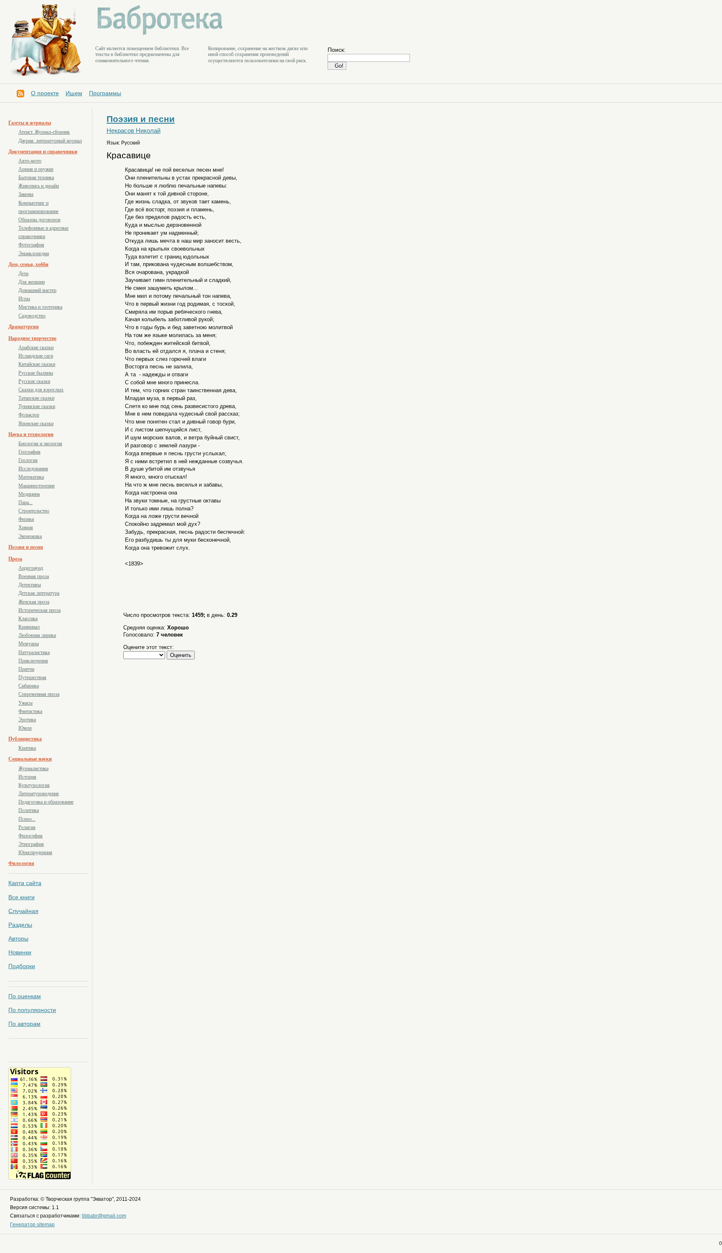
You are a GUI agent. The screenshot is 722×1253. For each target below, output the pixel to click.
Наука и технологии (30, 434)
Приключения (33, 660)
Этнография (31, 844)
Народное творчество (32, 338)
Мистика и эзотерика (40, 306)
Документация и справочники (42, 151)
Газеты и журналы (29, 122)
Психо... (27, 819)
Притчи (26, 669)
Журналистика (33, 768)
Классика (28, 618)
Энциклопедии (33, 253)
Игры (24, 298)
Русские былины (35, 372)
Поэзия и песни (25, 547)
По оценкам (24, 996)
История (27, 776)
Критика (27, 748)
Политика (28, 810)
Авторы (18, 938)
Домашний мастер (37, 290)
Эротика (27, 719)
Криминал (29, 626)
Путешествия (32, 677)
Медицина (29, 494)
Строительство (33, 510)
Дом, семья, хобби (28, 264)
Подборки (21, 966)
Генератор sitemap (32, 1224)
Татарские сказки (36, 398)
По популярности (32, 1010)
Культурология (34, 785)
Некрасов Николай (133, 130)
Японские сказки (35, 423)
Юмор (25, 727)
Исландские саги (35, 355)
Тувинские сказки (36, 406)
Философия (30, 835)
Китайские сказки (36, 364)
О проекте (45, 93)
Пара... (25, 502)
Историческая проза (39, 610)
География (29, 451)
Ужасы (25, 702)
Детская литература (38, 593)
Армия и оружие (35, 169)
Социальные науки (30, 758)
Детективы (29, 584)
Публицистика (25, 738)
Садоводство (32, 315)
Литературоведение (38, 793)
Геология (28, 460)
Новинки (19, 952)
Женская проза (33, 601)
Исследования (33, 468)
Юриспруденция (35, 852)
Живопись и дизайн (38, 185)
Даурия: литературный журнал (50, 140)
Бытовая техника (36, 177)
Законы (25, 194)
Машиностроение (36, 485)
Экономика (30, 536)
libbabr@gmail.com (104, 1215)
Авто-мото (29, 160)
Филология (21, 863)
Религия (27, 827)
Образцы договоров (39, 219)
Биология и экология (40, 443)
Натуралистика (34, 652)
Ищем (74, 93)
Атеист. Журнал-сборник (44, 131)
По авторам (24, 1023)
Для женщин (31, 281)
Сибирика (28, 685)
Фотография (31, 244)
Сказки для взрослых (41, 389)
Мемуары (28, 643)
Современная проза (38, 694)
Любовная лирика (37, 635)
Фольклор (28, 414)
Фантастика (30, 711)
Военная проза (33, 576)
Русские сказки (34, 381)
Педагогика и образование (46, 801)
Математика (31, 476)
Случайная (23, 911)
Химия (25, 527)
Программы (105, 93)
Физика (26, 519)
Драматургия (23, 326)
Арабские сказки (35, 347)
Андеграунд (30, 568)
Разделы (20, 924)
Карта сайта (24, 883)
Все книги (21, 897)
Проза (15, 558)
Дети (23, 273)
